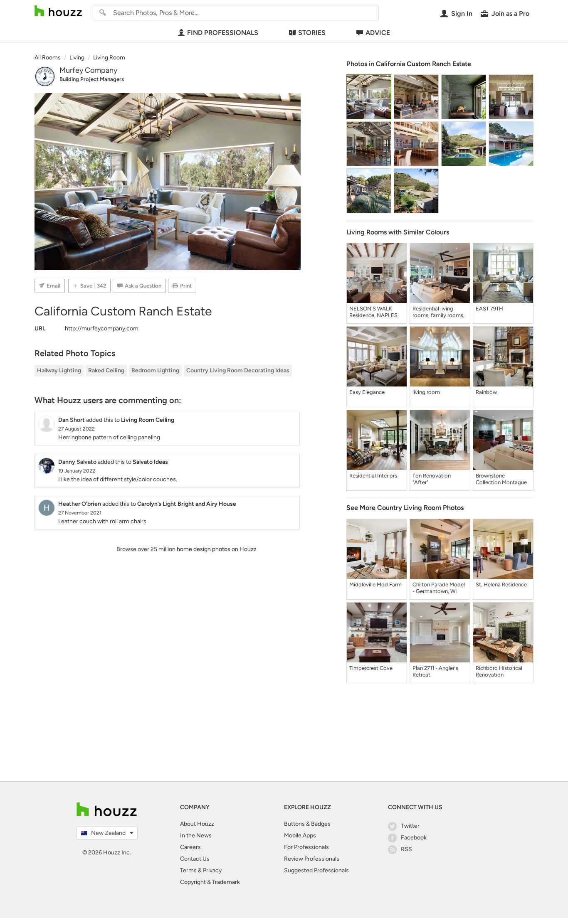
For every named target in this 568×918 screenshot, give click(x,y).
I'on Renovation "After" (431, 479)
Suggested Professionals (316, 870)
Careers (190, 847)
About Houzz (197, 823)
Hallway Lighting (59, 370)
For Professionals (306, 847)
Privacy (212, 870)
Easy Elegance (367, 392)
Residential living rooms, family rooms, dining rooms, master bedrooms (438, 312)
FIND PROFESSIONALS (222, 33)
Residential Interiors (373, 476)
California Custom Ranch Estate (423, 64)
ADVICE (377, 33)
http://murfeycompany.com (101, 328)
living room (426, 392)
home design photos (203, 549)
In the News (196, 835)
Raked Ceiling (106, 370)
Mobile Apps (300, 835)
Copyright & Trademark (210, 882)
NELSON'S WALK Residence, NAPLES (373, 311)
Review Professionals (311, 858)
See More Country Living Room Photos (405, 508)
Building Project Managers (91, 79)
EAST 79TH (489, 308)
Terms (188, 870)
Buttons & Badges (307, 823)
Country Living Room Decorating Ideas (237, 370)
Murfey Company (88, 70)
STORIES (312, 33)
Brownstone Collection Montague (501, 479)
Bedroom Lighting (155, 370)
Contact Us (195, 858)
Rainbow (486, 392)
